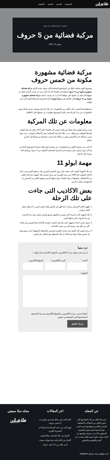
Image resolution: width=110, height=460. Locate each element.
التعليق (84, 273)
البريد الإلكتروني (57, 260)
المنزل (59, 4)
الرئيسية (64, 26)
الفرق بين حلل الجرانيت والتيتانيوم (55, 435)
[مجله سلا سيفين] (101, 4)
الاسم (84, 260)
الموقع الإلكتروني (36, 260)
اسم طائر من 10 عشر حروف (55, 444)
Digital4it (84, 454)
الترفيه (50, 4)
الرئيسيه (68, 4)
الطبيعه (41, 4)
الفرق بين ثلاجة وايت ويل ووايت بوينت (55, 440)
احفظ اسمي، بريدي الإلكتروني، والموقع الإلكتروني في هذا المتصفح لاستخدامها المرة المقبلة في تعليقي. (59, 315)
